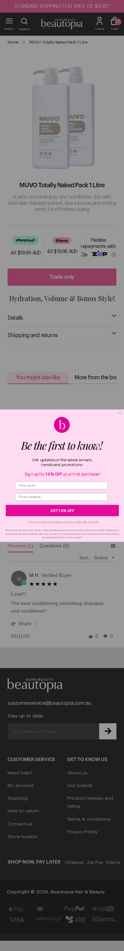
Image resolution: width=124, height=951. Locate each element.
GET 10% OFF (62, 510)
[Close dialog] (120, 413)
